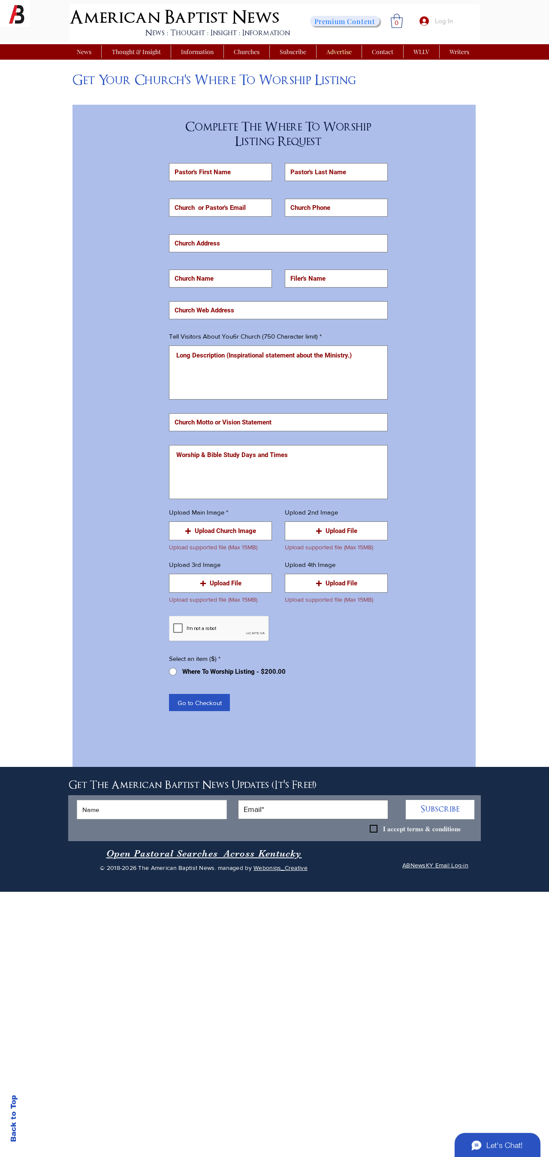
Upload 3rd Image (194, 564)
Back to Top (13, 1118)
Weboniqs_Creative (280, 867)
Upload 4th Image (310, 564)
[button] (397, 21)
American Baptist (148, 17)
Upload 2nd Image (311, 512)
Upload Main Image (196, 512)
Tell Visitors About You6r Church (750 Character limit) (243, 336)
